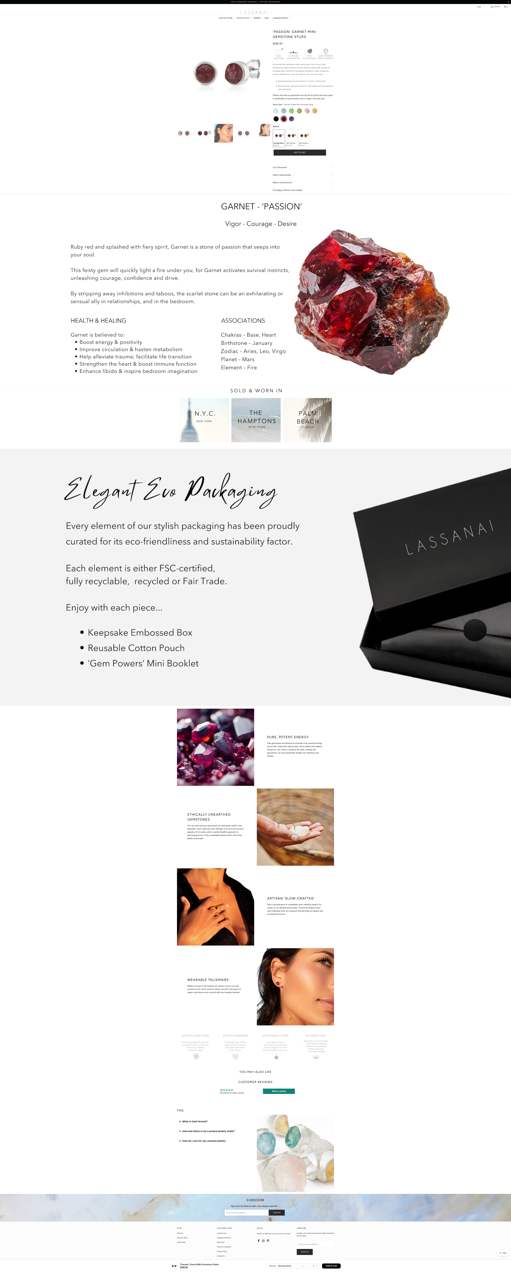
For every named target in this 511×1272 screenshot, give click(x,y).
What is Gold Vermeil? (195, 1121)
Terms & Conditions (224, 1247)
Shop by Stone (182, 1238)
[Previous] (179, 73)
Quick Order (181, 1242)
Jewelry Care (221, 1233)
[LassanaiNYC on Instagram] (263, 1241)
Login (497, 7)
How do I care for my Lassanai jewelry (204, 1141)
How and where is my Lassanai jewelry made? (208, 1131)
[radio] (276, 111)
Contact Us (221, 1256)
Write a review (279, 1091)
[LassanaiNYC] (254, 13)
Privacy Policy (222, 1251)
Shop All (180, 1233)
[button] (227, 18)
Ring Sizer (220, 1242)
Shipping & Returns (224, 1238)
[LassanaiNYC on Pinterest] (268, 1241)
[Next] (268, 73)
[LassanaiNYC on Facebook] (259, 1241)
